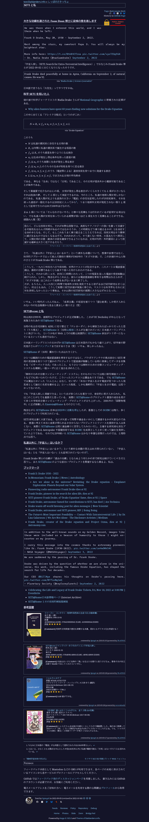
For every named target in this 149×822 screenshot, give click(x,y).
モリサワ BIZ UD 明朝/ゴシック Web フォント (104, 758)
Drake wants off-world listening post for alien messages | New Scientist (68, 506)
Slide (73, 813)
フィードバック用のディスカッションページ (60, 778)
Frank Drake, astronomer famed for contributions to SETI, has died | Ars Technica (74, 501)
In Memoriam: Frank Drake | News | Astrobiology (56, 477)
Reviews (64, 808)
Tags (106, 11)
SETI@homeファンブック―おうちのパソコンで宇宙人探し (70, 645)
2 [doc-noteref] (86, 452)
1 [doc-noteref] (76, 201)
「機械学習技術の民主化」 (36, 758)
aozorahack (119, 705)
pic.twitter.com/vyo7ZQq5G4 (101, 54)
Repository (83, 808)
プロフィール (108, 788)
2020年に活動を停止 (68, 410)
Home (57, 813)
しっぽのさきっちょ (58, 1)
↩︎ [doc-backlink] (94, 745)
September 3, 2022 (80, 551)
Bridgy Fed (90, 813)
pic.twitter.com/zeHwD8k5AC (93, 548)
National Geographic (91, 99)
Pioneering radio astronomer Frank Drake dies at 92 (57, 489)
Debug (94, 808)
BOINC (107, 410)
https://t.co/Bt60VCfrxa (64, 54)
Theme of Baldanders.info (88, 818)
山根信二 (71, 329)
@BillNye (44, 576)
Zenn (80, 813)
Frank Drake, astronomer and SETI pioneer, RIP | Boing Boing (62, 510)
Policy (73, 808)
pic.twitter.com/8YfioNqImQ (43, 580)
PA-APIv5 (120, 640)
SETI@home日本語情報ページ (44, 597)
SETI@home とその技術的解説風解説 (48, 601)
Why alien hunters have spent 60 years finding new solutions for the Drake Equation (75, 109)
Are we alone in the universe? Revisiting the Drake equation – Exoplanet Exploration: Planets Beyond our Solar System (79, 483)
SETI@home (47, 320)
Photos (65, 813)
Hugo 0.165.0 (66, 818)
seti (123, 11)
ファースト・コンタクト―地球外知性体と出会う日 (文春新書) (71, 613)
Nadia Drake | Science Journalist (76, 81)
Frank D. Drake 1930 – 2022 (43, 473)
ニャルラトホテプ (53, 678)
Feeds (55, 808)
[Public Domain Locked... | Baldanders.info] (114, 24)
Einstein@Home (54, 404)
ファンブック (45, 346)
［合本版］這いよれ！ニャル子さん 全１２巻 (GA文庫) (70, 710)
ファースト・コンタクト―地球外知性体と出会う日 (72, 246)
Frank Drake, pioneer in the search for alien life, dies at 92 (60, 493)
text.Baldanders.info (35, 1)
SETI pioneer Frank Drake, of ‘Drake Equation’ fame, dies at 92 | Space (67, 497)
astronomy (116, 11)
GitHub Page (119, 15)
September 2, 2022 (84, 57)
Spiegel (93, 640)
